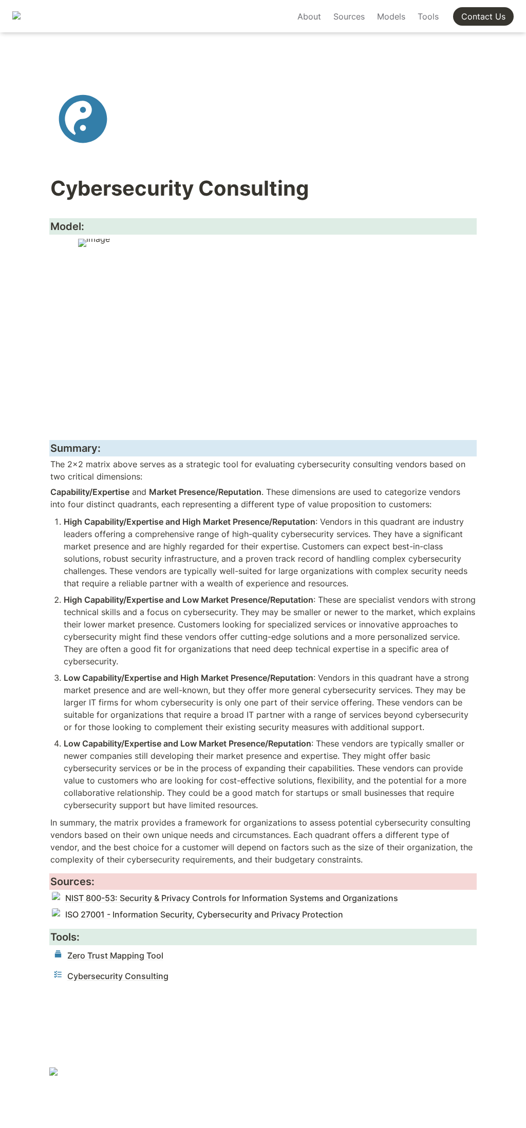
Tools (428, 16)
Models (391, 16)
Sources (349, 16)
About (309, 16)
